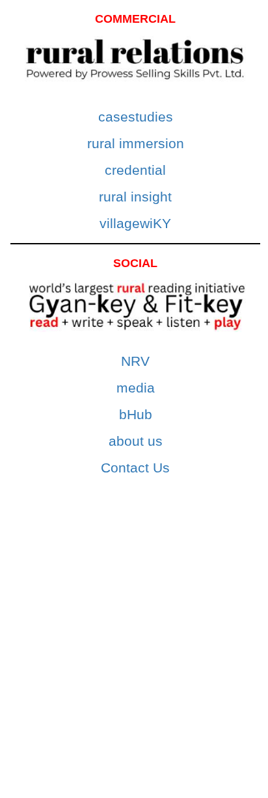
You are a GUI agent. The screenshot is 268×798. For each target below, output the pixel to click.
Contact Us (135, 467)
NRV (135, 361)
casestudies (135, 116)
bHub (135, 414)
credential (135, 169)
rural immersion (135, 143)
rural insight (135, 196)
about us (136, 440)
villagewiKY (135, 223)
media (135, 387)
